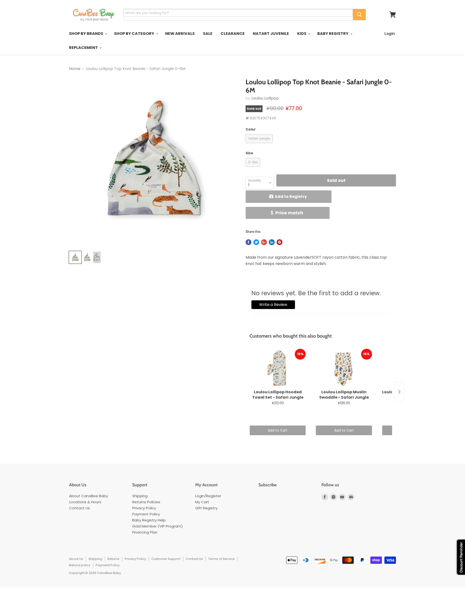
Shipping (139, 495)
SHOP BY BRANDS (86, 33)
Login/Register (208, 495)
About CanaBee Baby (88, 495)
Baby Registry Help (149, 520)
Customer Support (165, 559)
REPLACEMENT (84, 47)
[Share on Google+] (264, 242)
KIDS (302, 33)
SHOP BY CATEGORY (134, 33)
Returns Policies (146, 501)
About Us (76, 559)
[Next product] (399, 392)
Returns (113, 559)
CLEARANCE (233, 33)
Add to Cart (277, 430)
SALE (207, 33)
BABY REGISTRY (333, 33)
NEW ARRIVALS (180, 33)
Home (74, 68)
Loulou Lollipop (265, 98)
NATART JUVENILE (271, 33)
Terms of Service (221, 559)
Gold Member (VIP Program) (157, 526)
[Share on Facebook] (248, 242)
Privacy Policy (144, 508)
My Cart (202, 501)
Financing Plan (144, 532)
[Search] (359, 14)
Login (389, 33)
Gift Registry (206, 508)
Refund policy (79, 565)
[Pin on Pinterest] (279, 242)
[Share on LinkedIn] (272, 242)
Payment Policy (146, 514)
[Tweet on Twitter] (256, 242)
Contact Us (79, 508)
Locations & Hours (85, 501)
